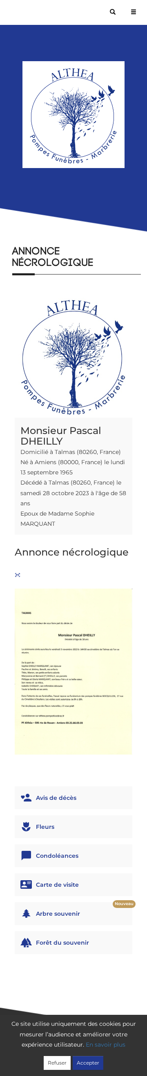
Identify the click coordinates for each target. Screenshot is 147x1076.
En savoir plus (105, 1044)
